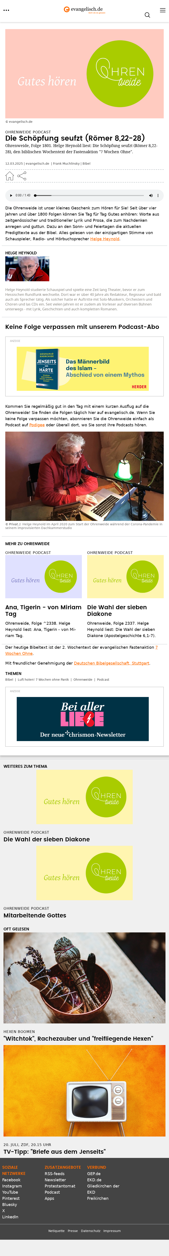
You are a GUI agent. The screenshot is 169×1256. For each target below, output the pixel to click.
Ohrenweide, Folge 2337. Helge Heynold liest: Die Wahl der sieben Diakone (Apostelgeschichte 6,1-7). (121, 629)
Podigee (37, 425)
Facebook (11, 1180)
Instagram (12, 1186)
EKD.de (94, 1180)
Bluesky (9, 1204)
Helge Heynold (104, 239)
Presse (73, 1231)
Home (9, 175)
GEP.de (94, 1173)
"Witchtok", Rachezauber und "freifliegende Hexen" (78, 1039)
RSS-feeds (54, 1173)
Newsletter (55, 1180)
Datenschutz (90, 1231)
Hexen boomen (19, 1032)
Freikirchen (97, 1198)
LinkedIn (10, 1217)
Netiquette (56, 1231)
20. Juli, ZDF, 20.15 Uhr (27, 1145)
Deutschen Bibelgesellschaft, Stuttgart (111, 663)
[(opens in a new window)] (83, 369)
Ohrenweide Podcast (28, 553)
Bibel (86, 163)
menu (6, 10)
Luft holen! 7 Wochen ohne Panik (43, 679)
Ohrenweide (82, 679)
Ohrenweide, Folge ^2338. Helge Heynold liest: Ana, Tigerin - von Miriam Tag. (40, 629)
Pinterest (11, 1198)
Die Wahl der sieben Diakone (47, 839)
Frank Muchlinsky (66, 163)
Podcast (103, 679)
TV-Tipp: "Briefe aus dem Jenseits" (55, 1152)
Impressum (112, 1231)
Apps (49, 1198)
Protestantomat (60, 1186)
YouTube (10, 1192)
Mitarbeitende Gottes (35, 916)
